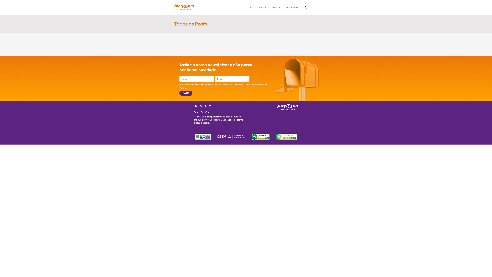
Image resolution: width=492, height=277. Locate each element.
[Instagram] (200, 105)
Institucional (292, 7)
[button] (306, 7)
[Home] (196, 105)
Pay (252, 7)
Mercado (276, 7)
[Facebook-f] (205, 105)
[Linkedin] (210, 105)
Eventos (263, 7)
